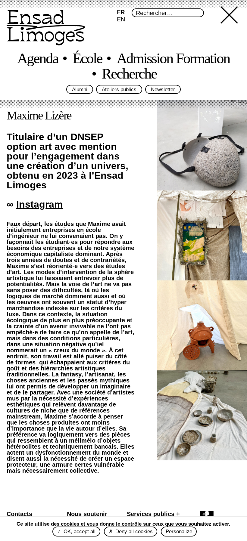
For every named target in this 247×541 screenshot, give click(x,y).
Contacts (19, 514)
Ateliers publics (119, 89)
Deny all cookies (133, 531)
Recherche (129, 74)
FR (121, 12)
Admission (145, 58)
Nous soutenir (87, 514)
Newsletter (163, 89)
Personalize (179, 531)
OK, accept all (78, 531)
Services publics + (153, 514)
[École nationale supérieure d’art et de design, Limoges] (46, 28)
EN (121, 19)
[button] (230, 27)
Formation (203, 58)
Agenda (37, 58)
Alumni (79, 89)
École (87, 58)
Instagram (39, 204)
